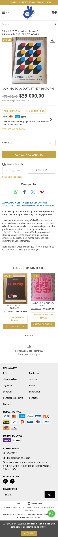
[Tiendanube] (29, 504)
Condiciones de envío (13, 398)
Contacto (33, 398)
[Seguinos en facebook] (12, 481)
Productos (34, 373)
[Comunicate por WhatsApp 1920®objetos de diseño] (51, 513)
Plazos (32, 385)
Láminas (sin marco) (28, 31)
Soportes (7, 391)
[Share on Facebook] (24, 192)
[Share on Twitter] (33, 192)
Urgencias (7, 385)
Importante (34, 391)
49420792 (12, 453)
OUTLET (13, 31)
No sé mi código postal (12, 177)
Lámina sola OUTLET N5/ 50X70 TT (43, 304)
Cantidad (7, 142)
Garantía (7, 404)
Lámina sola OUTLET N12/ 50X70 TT (15, 307)
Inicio (4, 31)
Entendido (29, 533)
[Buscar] (55, 24)
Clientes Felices (10, 379)
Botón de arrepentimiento (29, 517)
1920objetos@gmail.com (18, 458)
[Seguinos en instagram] (5, 481)
